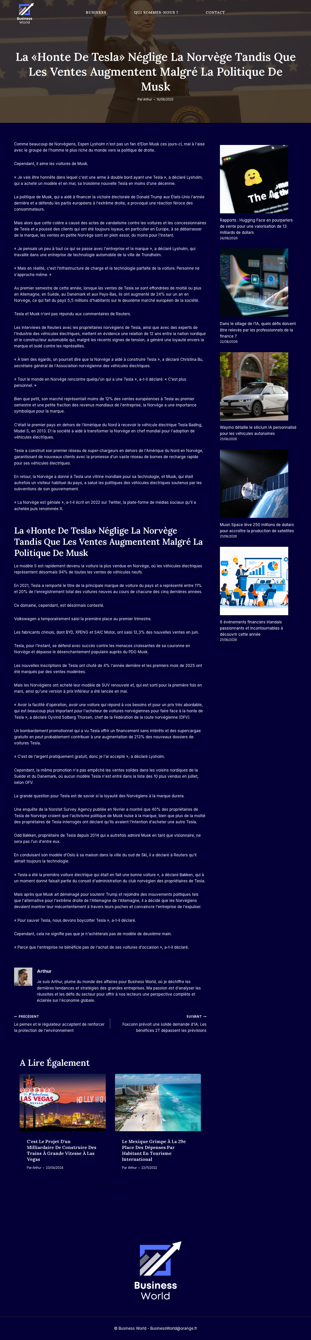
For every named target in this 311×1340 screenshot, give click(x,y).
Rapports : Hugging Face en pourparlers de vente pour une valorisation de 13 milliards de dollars (256, 226)
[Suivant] (194, 1128)
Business (96, 12)
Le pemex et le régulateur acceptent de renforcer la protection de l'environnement (59, 1024)
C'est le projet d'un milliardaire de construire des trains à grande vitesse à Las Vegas (61, 1150)
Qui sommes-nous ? (156, 12)
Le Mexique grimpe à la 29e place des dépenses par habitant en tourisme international (154, 1150)
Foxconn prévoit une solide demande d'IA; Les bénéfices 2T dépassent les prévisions (164, 1024)
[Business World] (25, 13)
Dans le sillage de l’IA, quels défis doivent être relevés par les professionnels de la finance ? (258, 329)
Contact (215, 12)
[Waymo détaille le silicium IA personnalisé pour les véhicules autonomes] (258, 386)
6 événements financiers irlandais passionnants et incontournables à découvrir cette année (251, 628)
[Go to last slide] (26, 1128)
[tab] (101, 1185)
